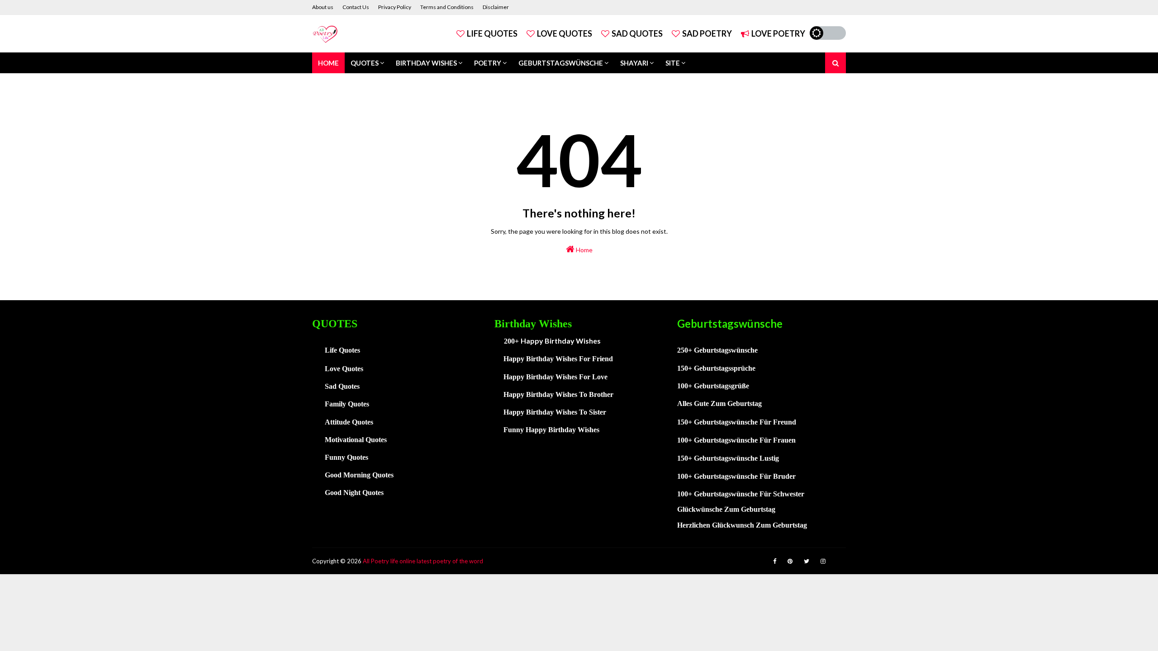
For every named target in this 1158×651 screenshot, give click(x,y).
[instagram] (823, 561)
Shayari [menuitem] (634, 63)
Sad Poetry (707, 33)
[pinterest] (790, 561)
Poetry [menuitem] (487, 63)
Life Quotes (492, 33)
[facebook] (775, 561)
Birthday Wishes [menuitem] (426, 63)
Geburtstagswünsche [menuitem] (560, 63)
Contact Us (355, 7)
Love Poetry (778, 33)
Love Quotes (564, 33)
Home (583, 250)
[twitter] (806, 561)
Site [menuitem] (672, 63)
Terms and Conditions (447, 7)
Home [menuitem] (328, 63)
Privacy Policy (394, 7)
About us (322, 7)
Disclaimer (496, 7)
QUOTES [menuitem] (365, 63)
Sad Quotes (637, 33)
